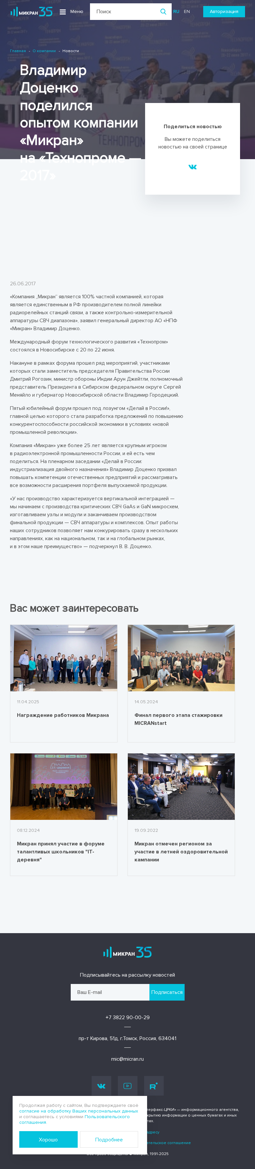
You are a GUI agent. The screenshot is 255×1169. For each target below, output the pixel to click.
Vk (101, 1086)
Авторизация (224, 11)
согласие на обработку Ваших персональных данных (78, 1111)
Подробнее (109, 1139)
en (187, 11)
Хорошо (48, 1139)
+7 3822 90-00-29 (128, 1017)
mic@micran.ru (127, 1059)
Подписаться (167, 992)
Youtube (127, 1086)
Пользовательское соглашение (160, 1142)
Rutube (154, 1086)
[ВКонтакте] (193, 166)
